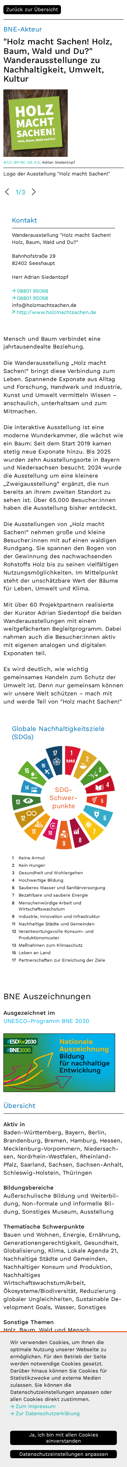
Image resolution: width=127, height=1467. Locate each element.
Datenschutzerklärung (48, 1413)
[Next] (33, 192)
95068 (32, 291)
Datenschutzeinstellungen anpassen (63, 1454)
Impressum (36, 1406)
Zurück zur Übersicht (32, 9)
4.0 (23, 162)
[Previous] (7, 192)
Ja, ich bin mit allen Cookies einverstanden (63, 1438)
